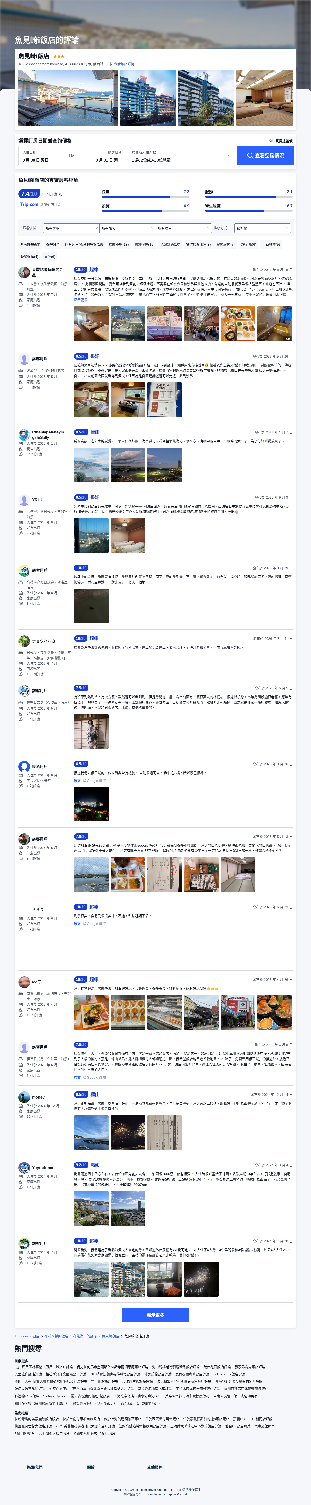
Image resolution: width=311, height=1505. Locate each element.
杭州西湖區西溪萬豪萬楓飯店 (246, 1389)
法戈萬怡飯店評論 (158, 1374)
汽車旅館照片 (264, 1426)
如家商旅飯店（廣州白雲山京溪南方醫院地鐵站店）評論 (91, 1389)
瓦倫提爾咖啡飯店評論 (192, 1374)
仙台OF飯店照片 (238, 1426)
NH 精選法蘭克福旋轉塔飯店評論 (115, 1374)
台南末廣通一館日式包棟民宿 (235, 1396)
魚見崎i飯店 (111, 1336)
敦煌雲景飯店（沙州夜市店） (95, 1403)
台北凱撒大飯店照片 (54, 1433)
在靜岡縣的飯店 (56, 1336)
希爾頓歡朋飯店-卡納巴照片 (94, 1433)
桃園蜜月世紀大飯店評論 (33, 1426)
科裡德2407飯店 (27, 1396)
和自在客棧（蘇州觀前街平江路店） (42, 1403)
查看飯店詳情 (124, 64)
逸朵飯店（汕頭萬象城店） (141, 1403)
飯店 (36, 1336)
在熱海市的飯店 (85, 1336)
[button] (278, 8)
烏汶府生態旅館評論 (137, 1381)
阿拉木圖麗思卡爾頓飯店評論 (198, 1389)
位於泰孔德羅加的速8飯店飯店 (206, 1419)
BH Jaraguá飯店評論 (229, 1374)
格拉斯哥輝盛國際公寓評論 (66, 1374)
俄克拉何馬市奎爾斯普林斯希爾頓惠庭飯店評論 (112, 1367)
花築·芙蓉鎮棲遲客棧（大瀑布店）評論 (85, 1426)
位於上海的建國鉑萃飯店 (122, 1419)
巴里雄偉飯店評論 (28, 1374)
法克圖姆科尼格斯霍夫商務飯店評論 (184, 1381)
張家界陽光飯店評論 (250, 1367)
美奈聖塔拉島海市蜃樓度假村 (187, 1396)
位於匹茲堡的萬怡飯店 (162, 1419)
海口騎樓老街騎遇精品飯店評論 (176, 1367)
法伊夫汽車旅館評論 (30, 1389)
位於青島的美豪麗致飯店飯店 (37, 1419)
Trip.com (21, 1336)
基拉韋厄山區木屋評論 (155, 1389)
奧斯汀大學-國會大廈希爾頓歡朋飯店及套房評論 (51, 1381)
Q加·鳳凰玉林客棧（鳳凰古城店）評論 (44, 1367)
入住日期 (29, 152)
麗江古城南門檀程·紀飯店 (90, 1396)
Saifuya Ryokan (55, 1396)
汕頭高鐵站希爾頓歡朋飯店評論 (142, 1426)
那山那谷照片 (25, 1433)
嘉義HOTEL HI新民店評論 (253, 1419)
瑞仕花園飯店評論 (217, 1367)
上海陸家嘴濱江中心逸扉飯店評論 (195, 1426)
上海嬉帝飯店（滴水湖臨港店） (137, 1396)
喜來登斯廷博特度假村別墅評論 (239, 1381)
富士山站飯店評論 (104, 1381)
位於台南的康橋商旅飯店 (81, 1419)
